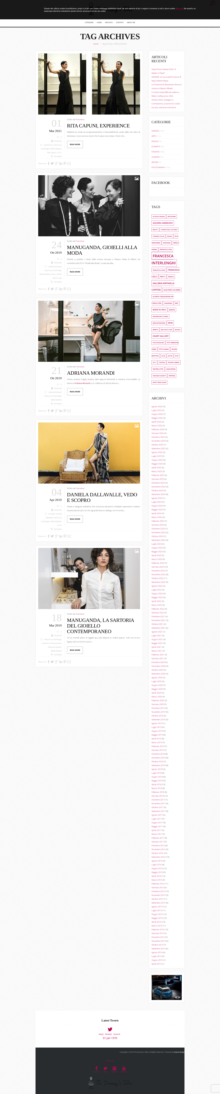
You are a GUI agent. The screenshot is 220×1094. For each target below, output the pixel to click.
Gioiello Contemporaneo (51, 643)
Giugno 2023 (157, 547)
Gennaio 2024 (158, 525)
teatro (162, 362)
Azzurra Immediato (163, 223)
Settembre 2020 (159, 673)
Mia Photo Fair (166, 330)
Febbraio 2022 (158, 609)
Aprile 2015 (156, 922)
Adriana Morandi (55, 266)
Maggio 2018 (157, 780)
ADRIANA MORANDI (90, 373)
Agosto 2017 (157, 815)
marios (172, 310)
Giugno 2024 (157, 505)
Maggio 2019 (157, 734)
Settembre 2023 (159, 540)
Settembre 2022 (159, 582)
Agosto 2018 (157, 769)
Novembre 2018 (159, 757)
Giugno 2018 (157, 776)
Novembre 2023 (159, 532)
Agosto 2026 (157, 406)
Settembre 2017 (159, 811)
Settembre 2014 (159, 948)
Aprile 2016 (156, 876)
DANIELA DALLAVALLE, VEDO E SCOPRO (102, 497)
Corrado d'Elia (158, 236)
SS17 (154, 362)
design (169, 236)
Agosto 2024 (157, 498)
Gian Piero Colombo (171, 290)
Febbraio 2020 (158, 700)
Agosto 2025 (157, 452)
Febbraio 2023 (158, 563)
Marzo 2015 (157, 925)
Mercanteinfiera (159, 323)
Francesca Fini (166, 249)
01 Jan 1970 (110, 1038)
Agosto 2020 (157, 677)
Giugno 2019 (157, 731)
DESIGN (155, 141)
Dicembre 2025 (158, 437)
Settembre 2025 (159, 448)
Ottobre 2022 (157, 578)
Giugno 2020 (157, 685)
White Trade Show (159, 382)
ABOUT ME (131, 22)
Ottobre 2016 (157, 853)
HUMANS (156, 157)
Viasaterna (171, 369)
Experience (48, 145)
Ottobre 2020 (157, 670)
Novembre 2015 (159, 895)
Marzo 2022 (157, 605)
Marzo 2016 (157, 880)
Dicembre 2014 (158, 937)
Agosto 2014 (157, 952)
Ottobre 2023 (157, 536)
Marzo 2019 (157, 742)
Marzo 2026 (157, 425)
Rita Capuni (51, 152)
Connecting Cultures (169, 230)
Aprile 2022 (156, 601)
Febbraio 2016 (158, 883)
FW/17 (162, 276)
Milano (177, 330)
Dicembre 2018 (158, 754)
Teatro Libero (173, 362)
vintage (172, 376)
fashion (166, 243)
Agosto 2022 (157, 586)
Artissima (172, 216)
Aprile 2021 (156, 647)
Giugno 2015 (157, 914)
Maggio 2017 (157, 826)
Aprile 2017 (156, 830)
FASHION (58, 141)
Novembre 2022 (159, 574)
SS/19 (59, 525)
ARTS (154, 136)
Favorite (116, 1034)
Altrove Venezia (159, 216)
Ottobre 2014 (157, 944)
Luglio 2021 (157, 635)
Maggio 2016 (157, 872)
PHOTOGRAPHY (158, 167)
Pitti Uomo (164, 349)
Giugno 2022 (157, 593)
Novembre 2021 (159, 620)
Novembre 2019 (159, 712)
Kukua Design (179, 1052)
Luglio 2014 (157, 956)
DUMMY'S (156, 146)
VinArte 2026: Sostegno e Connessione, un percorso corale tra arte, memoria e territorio (166, 103)
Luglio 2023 (157, 544)
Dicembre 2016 (158, 845)
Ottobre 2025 (157, 444)
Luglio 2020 (157, 681)
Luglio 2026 (157, 410)
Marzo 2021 (157, 651)
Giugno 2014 (157, 960)
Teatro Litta (158, 369)
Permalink (58, 156)
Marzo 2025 (157, 471)
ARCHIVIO (109, 22)
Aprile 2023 (156, 555)
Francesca (80, 119)
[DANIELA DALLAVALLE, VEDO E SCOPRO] (89, 453)
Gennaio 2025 (158, 479)
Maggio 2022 (157, 597)
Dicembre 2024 (158, 483)
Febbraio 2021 (158, 654)
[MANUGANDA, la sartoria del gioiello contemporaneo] (89, 578)
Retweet (108, 1034)
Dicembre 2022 (158, 570)
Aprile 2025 (156, 467)
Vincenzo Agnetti (159, 376)
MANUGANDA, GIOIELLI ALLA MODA (102, 250)
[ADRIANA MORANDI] (89, 331)
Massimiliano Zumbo (160, 316)
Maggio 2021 (157, 643)
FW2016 (171, 277)
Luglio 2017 (157, 818)
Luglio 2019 (157, 727)
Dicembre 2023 (158, 528)
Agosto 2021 (157, 631)
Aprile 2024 (156, 513)
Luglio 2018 (157, 773)
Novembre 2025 (159, 441)
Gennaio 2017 (158, 841)
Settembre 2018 (159, 765)
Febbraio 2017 (158, 838)
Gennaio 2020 (158, 704)
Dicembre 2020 (158, 662)
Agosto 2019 (157, 723)
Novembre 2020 (159, 666)
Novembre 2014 (159, 941)
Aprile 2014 (156, 964)
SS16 (176, 356)
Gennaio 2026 (158, 433)
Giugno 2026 (157, 414)
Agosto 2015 (157, 906)
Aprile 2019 (156, 738)
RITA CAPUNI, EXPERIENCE (98, 126)
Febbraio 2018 (158, 792)
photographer (158, 343)
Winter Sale (57, 278)
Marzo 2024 (157, 517)
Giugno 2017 (157, 822)
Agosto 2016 (157, 860)
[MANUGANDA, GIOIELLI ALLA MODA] (89, 205)
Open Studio (56, 274)
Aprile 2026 (156, 421)
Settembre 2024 (159, 494)
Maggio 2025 (157, 463)
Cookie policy (110, 1061)
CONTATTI (120, 22)
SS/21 (59, 152)
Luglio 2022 (157, 589)
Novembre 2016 (159, 849)
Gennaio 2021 (158, 658)
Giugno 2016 (157, 868)
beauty (155, 230)
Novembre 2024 (159, 486)
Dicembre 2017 (158, 799)
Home (96, 44)
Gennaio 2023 (158, 567)
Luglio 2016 (157, 864)
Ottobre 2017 (157, 807)
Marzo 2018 (157, 788)
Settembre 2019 (159, 719)
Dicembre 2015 (158, 891)
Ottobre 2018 (157, 761)
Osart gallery (161, 336)
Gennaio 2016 (158, 887)
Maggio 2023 (157, 551)
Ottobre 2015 (157, 899)
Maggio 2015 (157, 918)
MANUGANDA (55, 149)
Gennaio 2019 (158, 750)
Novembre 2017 (159, 803)
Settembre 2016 (159, 857)
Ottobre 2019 (157, 715)
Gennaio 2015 (158, 933)
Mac (176, 303)
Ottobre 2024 (157, 490)
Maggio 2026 (157, 418)
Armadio (52, 514)
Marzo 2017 (157, 834)
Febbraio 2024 (158, 521)
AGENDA (155, 131)
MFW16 (155, 330)
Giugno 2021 (157, 639)
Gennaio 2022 (158, 612)
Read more (75, 144)
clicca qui (179, 8)
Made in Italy (159, 309)
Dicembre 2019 (158, 708)
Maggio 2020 (157, 689)
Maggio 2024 (157, 509)
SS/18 (163, 356)
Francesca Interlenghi (52, 270)
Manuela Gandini (54, 647)
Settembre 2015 (159, 902)
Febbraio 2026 (158, 429)
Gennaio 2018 (158, 796)
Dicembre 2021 (158, 616)
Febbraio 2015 (158, 929)
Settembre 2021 (159, 628)
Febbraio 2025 (158, 475)
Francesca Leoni (159, 270)
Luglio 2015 (157, 910)
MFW (170, 323)
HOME (99, 22)
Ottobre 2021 (157, 624)
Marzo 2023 (157, 559)
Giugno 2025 (157, 460)
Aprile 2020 (156, 692)
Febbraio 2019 (158, 746)
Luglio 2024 (157, 502)
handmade (168, 303)
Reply (101, 1034)
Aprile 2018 (156, 784)
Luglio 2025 (157, 456)
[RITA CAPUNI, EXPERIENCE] (89, 84)
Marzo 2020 (157, 696)
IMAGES (155, 162)
